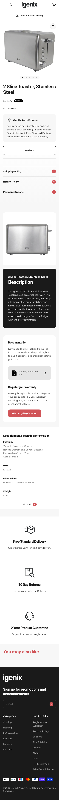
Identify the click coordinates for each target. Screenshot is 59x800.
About (36, 753)
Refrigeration (10, 733)
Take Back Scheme (43, 769)
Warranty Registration (24, 413)
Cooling (7, 722)
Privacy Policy (25, 788)
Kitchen (7, 738)
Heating (7, 727)
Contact (37, 747)
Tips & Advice (40, 742)
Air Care (7, 749)
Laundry (7, 744)
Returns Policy (41, 731)
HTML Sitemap (41, 763)
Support (37, 736)
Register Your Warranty (40, 724)
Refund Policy (40, 788)
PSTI (35, 758)
